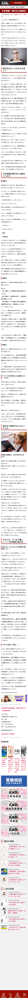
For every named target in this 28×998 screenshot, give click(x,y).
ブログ (6, 7)
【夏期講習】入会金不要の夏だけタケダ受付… (17, 872)
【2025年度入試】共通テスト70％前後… (17, 920)
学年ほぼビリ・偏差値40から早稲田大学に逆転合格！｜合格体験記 (17, 765)
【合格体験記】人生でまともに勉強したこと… (17, 847)
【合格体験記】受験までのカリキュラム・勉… (17, 881)
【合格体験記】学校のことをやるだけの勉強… (17, 864)
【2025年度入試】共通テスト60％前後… (17, 903)
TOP (2, 7)
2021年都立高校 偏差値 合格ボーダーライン (4, 763)
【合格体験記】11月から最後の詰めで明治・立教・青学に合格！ (10, 765)
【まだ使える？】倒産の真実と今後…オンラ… (17, 928)
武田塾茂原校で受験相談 (8, 734)
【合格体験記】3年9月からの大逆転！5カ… (17, 856)
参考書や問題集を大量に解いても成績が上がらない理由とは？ (23, 764)
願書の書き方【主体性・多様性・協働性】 (17, 912)
